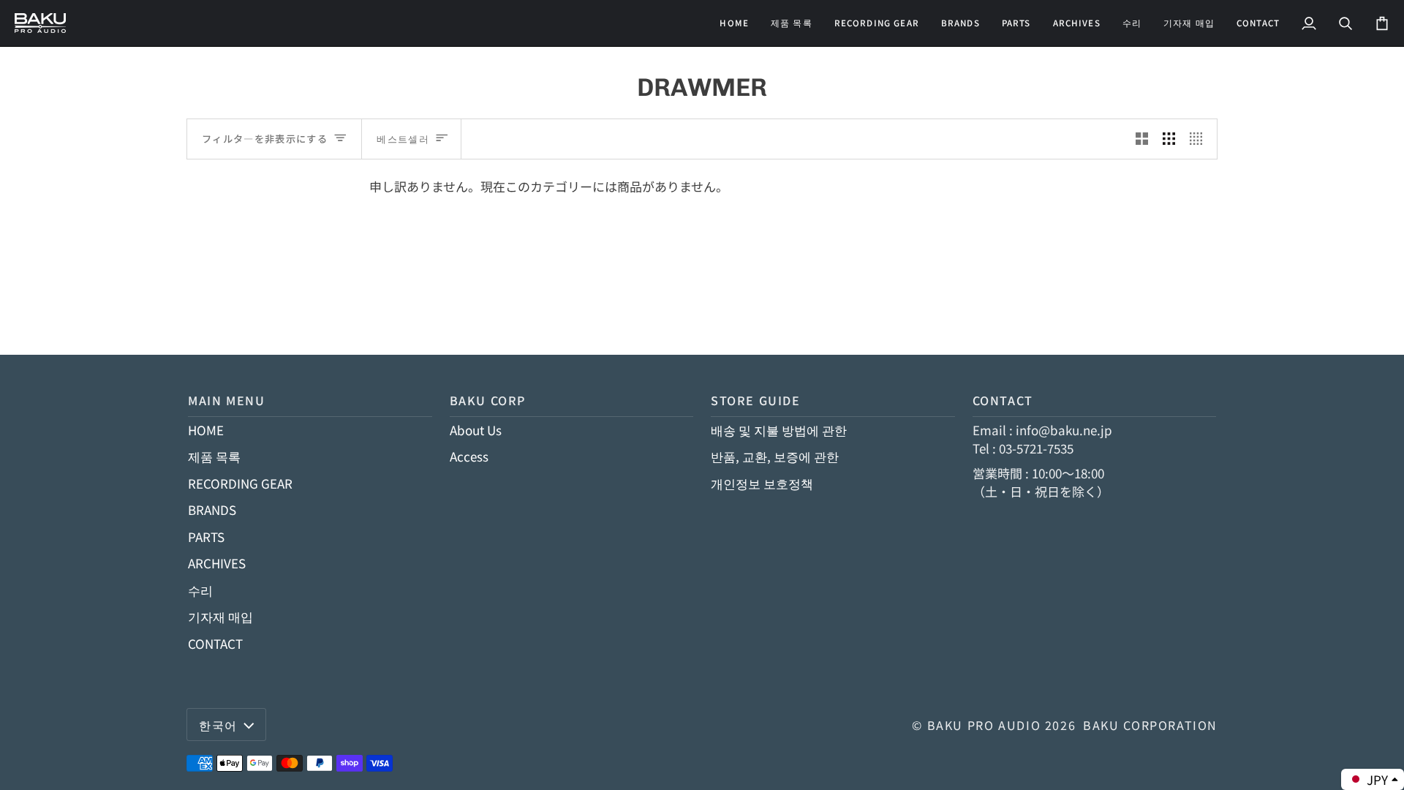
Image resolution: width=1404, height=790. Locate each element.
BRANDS (212, 509)
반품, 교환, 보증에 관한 (775, 456)
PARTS (206, 536)
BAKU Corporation (1150, 725)
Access (469, 456)
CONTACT (215, 643)
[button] (876, 23)
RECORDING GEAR (240, 483)
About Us (476, 430)
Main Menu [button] (226, 400)
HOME (206, 430)
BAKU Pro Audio (984, 725)
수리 (200, 590)
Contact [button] (1003, 400)
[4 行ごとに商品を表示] (1199, 139)
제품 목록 (214, 456)
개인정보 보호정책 (762, 483)
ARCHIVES (217, 563)
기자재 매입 (220, 616)
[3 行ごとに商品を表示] (1168, 139)
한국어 (218, 725)
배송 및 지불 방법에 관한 (779, 430)
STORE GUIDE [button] (756, 400)
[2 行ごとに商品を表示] (1141, 139)
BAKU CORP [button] (488, 400)
